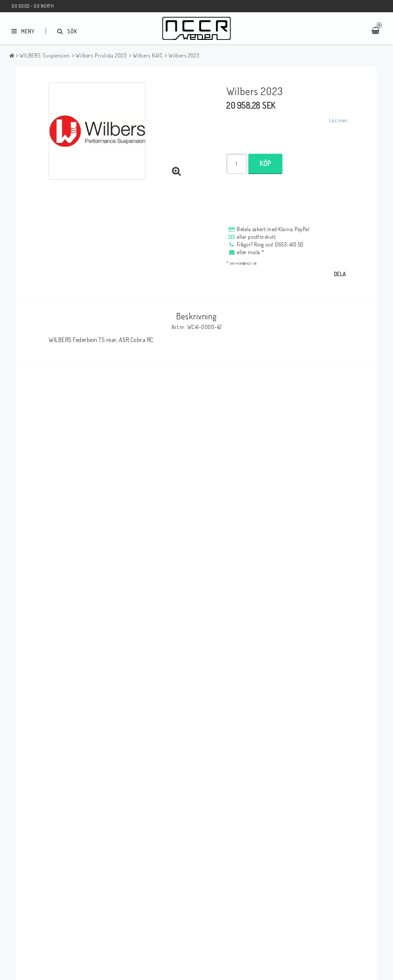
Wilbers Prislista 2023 (101, 55)
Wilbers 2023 (184, 55)
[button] (176, 171)
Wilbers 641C (148, 55)
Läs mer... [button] (339, 120)
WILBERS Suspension (45, 55)
